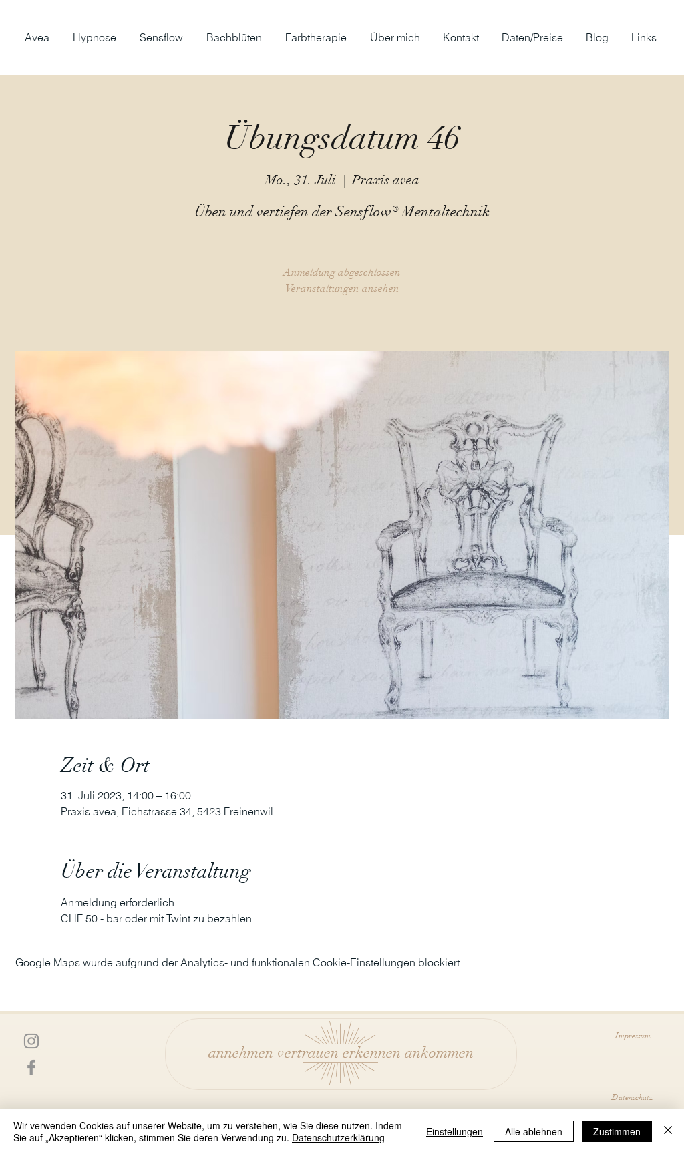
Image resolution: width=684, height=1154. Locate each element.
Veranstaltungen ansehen (342, 288)
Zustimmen (617, 1131)
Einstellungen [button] (454, 1131)
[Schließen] (668, 1131)
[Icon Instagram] (31, 1041)
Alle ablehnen (533, 1131)
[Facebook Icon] (31, 1067)
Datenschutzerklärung (338, 1137)
